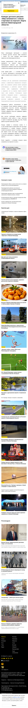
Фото (2, 642)
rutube (10, 658)
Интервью (3, 640)
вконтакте (2, 658)
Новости (3, 636)
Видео (2, 646)
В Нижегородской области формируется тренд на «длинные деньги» (13, 569)
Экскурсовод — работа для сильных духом (12, 596)
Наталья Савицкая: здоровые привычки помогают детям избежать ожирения (11, 623)
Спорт (13, 642)
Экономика (14, 638)
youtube (4, 658)
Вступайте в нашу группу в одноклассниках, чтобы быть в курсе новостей (13, 160)
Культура (14, 644)
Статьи (2, 638)
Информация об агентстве (6, 693)
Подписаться (11, 10)
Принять (14, 705)
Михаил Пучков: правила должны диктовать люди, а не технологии (12, 542)
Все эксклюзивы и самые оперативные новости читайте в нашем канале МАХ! (13, 149)
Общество (14, 640)
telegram (6, 658)
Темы (2, 644)
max (12, 658)
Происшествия (15, 649)
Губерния (14, 646)
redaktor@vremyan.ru (8, 690)
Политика (14, 636)
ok (8, 658)
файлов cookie (16, 697)
